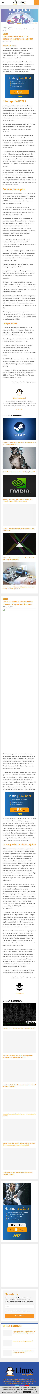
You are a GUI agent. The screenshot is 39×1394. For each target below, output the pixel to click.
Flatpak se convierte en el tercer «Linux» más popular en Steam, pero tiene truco (19, 443)
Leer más (34, 1392)
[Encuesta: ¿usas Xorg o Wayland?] (7, 1343)
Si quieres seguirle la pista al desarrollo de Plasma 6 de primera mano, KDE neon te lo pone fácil (19, 1144)
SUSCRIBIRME (19, 1316)
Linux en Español (19, 398)
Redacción (19, 993)
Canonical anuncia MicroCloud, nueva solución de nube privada (19, 1115)
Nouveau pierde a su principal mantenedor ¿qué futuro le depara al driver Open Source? (17, 500)
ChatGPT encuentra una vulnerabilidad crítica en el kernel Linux (18, 529)
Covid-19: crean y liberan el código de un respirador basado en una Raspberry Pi (18, 588)
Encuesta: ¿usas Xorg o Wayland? (23, 1341)
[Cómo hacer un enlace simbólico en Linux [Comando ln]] (7, 1353)
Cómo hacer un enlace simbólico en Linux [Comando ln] (23, 1352)
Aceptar (26, 1392)
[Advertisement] (19, 1265)
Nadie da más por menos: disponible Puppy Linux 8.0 (19, 472)
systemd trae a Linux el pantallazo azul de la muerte (19, 1028)
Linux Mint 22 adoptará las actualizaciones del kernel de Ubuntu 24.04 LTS (19, 1086)
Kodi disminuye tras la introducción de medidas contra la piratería (17, 1173)
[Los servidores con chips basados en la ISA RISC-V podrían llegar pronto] (7, 1333)
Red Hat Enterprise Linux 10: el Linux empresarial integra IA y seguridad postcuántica (18, 1056)
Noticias (5, 33)
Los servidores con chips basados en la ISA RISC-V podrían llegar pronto (24, 1332)
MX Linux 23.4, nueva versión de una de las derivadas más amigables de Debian (19, 559)
